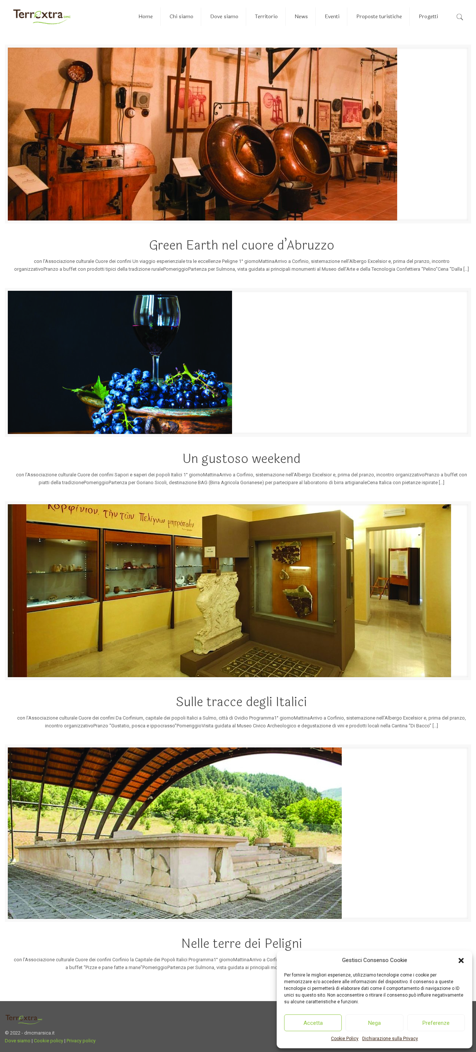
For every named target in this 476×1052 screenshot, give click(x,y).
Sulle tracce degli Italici (241, 702)
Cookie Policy (344, 1038)
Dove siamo (17, 1040)
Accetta (313, 1023)
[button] (461, 960)
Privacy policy (81, 1040)
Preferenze (436, 1023)
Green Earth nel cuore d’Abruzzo (241, 245)
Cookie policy (48, 1040)
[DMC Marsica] (41, 16)
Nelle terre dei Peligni (241, 943)
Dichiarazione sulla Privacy (390, 1038)
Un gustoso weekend (241, 459)
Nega (374, 1023)
